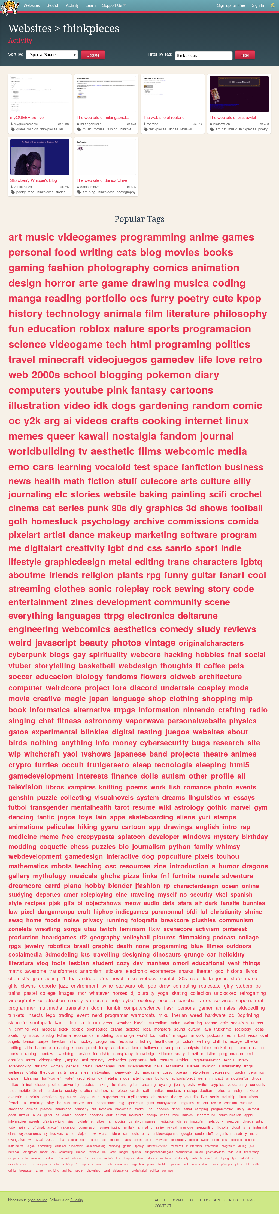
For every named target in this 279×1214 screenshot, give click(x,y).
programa (138, 1059)
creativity (85, 547)
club (109, 1164)
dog (148, 855)
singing (21, 720)
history (25, 313)
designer (128, 1158)
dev (138, 963)
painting (188, 493)
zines (82, 601)
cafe (194, 978)
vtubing (72, 1140)
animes (244, 753)
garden (14, 1078)
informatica (50, 709)
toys (85, 816)
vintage (159, 642)
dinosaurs (167, 954)
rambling (114, 1146)
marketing (156, 534)
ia (109, 1121)
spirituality (108, 654)
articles (31, 1109)
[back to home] (10, 7)
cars (43, 466)
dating (242, 1146)
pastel (30, 992)
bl (80, 903)
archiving (53, 1170)
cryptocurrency (30, 1133)
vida (28, 1047)
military (129, 1127)
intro (229, 826)
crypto (20, 764)
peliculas (60, 826)
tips (234, 1158)
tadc (230, 1152)
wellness (15, 1072)
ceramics (256, 1072)
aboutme (27, 574)
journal (217, 435)
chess (79, 846)
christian (208, 1053)
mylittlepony (138, 1096)
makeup (114, 534)
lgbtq (252, 561)
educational (208, 963)
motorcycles (112, 1158)
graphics (164, 507)
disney (182, 1121)
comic (247, 405)
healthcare (164, 1041)
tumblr (113, 1007)
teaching (88, 865)
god (219, 970)
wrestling (47, 928)
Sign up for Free (231, 5)
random (211, 405)
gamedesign (84, 855)
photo (223, 786)
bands (28, 1041)
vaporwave (145, 720)
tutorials (32, 1096)
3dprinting (248, 1014)
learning (74, 466)
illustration (34, 405)
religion (98, 574)
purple (43, 1041)
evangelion (16, 1139)
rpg (154, 574)
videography (21, 1000)
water (69, 1078)
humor (229, 865)
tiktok (63, 1029)
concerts (257, 1084)
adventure (237, 875)
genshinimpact (210, 1078)
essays (244, 797)
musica (191, 282)
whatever (99, 992)
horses (120, 992)
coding (229, 282)
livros (251, 970)
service (83, 1053)
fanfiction (201, 466)
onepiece (119, 1090)
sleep (141, 764)
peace (151, 1164)
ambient (183, 1059)
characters (215, 561)
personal (29, 251)
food (31, 191)
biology (89, 676)
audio (151, 903)
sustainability (230, 1065)
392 (67, 187)
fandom (178, 435)
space (165, 466)
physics (243, 720)
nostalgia (134, 435)
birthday (255, 836)
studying (20, 894)
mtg (121, 1102)
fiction (101, 480)
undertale (177, 687)
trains (14, 992)
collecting (75, 797)
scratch (168, 978)
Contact (163, 1205)
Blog (205, 1200)
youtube (84, 389)
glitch (134, 1084)
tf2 (83, 937)
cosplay (212, 687)
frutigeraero (108, 764)
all (241, 775)
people (77, 1029)
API (217, 1200)
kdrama (64, 1035)
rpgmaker (68, 1096)
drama (116, 1029)
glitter (48, 1114)
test (142, 466)
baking (153, 493)
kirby (103, 1047)
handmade (63, 1109)
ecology (146, 1000)
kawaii (93, 435)
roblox (94, 328)
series (71, 507)
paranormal (167, 911)
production (23, 937)
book (17, 709)
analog (48, 1035)
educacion (54, 676)
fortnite (183, 875)
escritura (230, 1102)
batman (63, 1102)
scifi (218, 493)
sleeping (211, 764)
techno (211, 1022)
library (243, 1059)
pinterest (234, 928)
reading (63, 297)
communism (236, 920)
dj (132, 992)
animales (225, 1007)
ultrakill (24, 1114)
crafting (232, 709)
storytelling (55, 665)
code (243, 588)
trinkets (16, 1014)
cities (215, 1164)
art (218, 129)
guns (150, 1102)
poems (136, 786)
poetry (263, 129)
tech (116, 343)
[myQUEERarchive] (39, 94)
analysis (191, 1047)
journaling (29, 493)
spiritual (136, 1152)
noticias (119, 1121)
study (208, 628)
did (137, 1072)
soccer (20, 676)
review (216, 1102)
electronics (151, 615)
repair (44, 1152)
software (198, 534)
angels (14, 1041)
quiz (109, 1114)
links (149, 875)
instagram (197, 1121)
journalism (148, 846)
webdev (148, 978)
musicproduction (198, 1090)
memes (26, 435)
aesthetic (113, 450)
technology (73, 313)
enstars (166, 1059)
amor (71, 894)
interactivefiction (157, 1146)
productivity (181, 1158)
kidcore (165, 1053)
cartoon (133, 826)
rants (62, 1072)
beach (138, 1140)
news (19, 480)
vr (227, 797)
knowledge (145, 1053)
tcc (152, 1035)
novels (208, 875)
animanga (125, 1035)
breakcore (175, 920)
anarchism (91, 970)
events (246, 786)
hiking (87, 826)
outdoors (238, 946)
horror (60, 282)
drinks (12, 1170)
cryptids (217, 1084)
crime (70, 1133)
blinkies (95, 731)
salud (175, 1022)
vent (234, 963)
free (68, 836)
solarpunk (215, 1121)
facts (128, 1140)
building (162, 1078)
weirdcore (63, 687)
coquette (53, 846)
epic (224, 1022)
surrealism (158, 1022)
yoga (163, 992)
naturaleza (246, 1158)
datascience (120, 1170)
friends (63, 574)
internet (203, 420)
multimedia (50, 1007)
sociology (242, 1029)
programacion (217, 328)
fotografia (144, 920)
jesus (222, 978)
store (236, 978)
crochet (246, 493)
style (15, 903)
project (97, 687)
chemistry (18, 978)
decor (176, 1109)
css (154, 547)
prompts (226, 1164)
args (103, 978)
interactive (122, 855)
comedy (176, 628)
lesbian (64, 129)
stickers (114, 970)
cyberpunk (27, 654)
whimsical (35, 1139)
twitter (205, 1140)
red (87, 1158)
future (115, 1133)
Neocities (15, 1199)
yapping (71, 1059)
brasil (81, 946)
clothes (69, 588)
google (186, 1133)
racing (30, 1053)
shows (214, 507)
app (154, 826)
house (94, 1140)
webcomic (189, 450)
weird (20, 642)
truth (96, 1096)
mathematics (28, 865)
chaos (164, 1114)
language (128, 698)
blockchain (123, 1109)
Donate (178, 1200)
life (205, 359)
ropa (147, 1029)
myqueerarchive (26, 123)
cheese (80, 1152)
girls (12, 985)
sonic (100, 588)
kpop (249, 297)
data (169, 903)
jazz (63, 985)
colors (188, 1041)
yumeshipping (110, 1127)
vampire (246, 1102)
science (27, 343)
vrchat (103, 1133)
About (161, 1200)
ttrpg (114, 615)
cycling (165, 1084)
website (119, 493)
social (255, 654)
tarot (122, 807)
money (125, 742)
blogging (121, 374)
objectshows (103, 903)
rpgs (14, 946)
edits (256, 1164)
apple (248, 1114)
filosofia (222, 1127)
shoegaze (15, 1109)
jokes (238, 1164)
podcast (224, 937)
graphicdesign (75, 561)
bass (225, 1140)
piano (73, 885)
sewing (189, 588)
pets (236, 665)
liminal (27, 1084)
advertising (45, 1146)
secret (79, 1170)
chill (216, 1041)
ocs (138, 297)
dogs (123, 405)
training (23, 1127)
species (80, 1114)
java (207, 1029)
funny (176, 574)
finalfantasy (251, 1152)
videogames (87, 236)
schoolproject (183, 1078)
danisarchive (89, 186)
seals (214, 1096)
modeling (105, 1035)
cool (257, 574)
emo (18, 466)
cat (224, 129)
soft (146, 1090)
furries (46, 764)
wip (14, 753)
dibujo (67, 1114)
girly (228, 985)
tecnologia (173, 764)
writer (203, 1084)
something (66, 1152)
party (145, 1133)
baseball (187, 1000)
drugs (257, 1078)
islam (215, 1140)
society (71, 1090)
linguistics (204, 797)
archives (49, 1096)
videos (91, 420)
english (207, 826)
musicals (83, 875)
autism (174, 775)
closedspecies (47, 1084)
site (253, 742)
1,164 (65, 124)
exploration (76, 1146)
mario (251, 978)
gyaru (109, 826)
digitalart (43, 547)
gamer (206, 1007)
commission (87, 1127)
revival (172, 1127)
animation (215, 267)
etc (61, 493)
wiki (165, 807)
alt (198, 903)
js (178, 1041)
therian (179, 1014)
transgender (49, 807)
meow (132, 903)
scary (180, 1053)
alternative (92, 709)
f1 (64, 978)
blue (197, 946)
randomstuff (204, 1133)
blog (92, 191)
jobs (56, 1164)
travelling (106, 954)
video (76, 405)
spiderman (135, 1102)
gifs (69, 903)
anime (204, 236)
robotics (58, 946)
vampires (81, 786)
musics (187, 1114)
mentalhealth (91, 807)
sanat (188, 1109)
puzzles (104, 846)
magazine (151, 1072)
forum (93, 1022)
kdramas (31, 1078)
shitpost (253, 1109)
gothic (217, 807)
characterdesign (196, 885)
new (93, 1133)
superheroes (114, 1096)
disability (240, 1133)
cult (238, 1152)
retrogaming (253, 992)
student (102, 963)
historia (234, 970)
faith (194, 1158)
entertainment (38, 601)
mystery (226, 836)
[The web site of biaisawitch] (239, 94)
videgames (44, 1164)
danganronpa (56, 911)
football (247, 507)
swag (15, 920)
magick (123, 1152)
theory (176, 1096)
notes (220, 1090)
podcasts (215, 1035)
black (148, 1140)
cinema (23, 507)
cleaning (61, 1047)
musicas (174, 1090)
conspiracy (123, 1053)
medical (49, 1029)
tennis (229, 1059)
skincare (17, 1022)
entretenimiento (32, 1158)
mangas (180, 1035)
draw (164, 985)
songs (72, 928)
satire (160, 1127)
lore (120, 687)
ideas (259, 1029)
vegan (31, 1146)
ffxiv (154, 928)
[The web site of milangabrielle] (106, 94)
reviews (186, 129)
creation (15, 1059)
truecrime (222, 1029)
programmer (21, 1007)
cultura (194, 1029)
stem (83, 1140)
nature (129, 328)
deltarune (198, 615)
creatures (177, 1146)
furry (162, 297)
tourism (15, 1053)
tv (82, 450)
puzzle (47, 797)
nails (158, 1065)
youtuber (232, 1121)
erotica (86, 1090)
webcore (146, 654)
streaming (29, 588)
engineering (33, 628)
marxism (115, 1140)
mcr (82, 992)
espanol (250, 1140)
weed (196, 1014)
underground (205, 1114)
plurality (146, 992)
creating (149, 1084)
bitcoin (139, 1022)
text (249, 1053)
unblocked (225, 992)
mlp (246, 698)
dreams (173, 797)
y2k (32, 420)
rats (121, 1065)
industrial (260, 1127)
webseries (117, 1059)
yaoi (70, 753)
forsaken (105, 1109)
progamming (170, 946)
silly (242, 480)
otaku (87, 1065)
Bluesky (76, 1199)
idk (100, 405)
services (223, 1000)
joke (252, 1146)
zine (160, 865)
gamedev (173, 359)
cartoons (192, 389)
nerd (97, 1014)
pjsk (54, 903)
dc (231, 1014)
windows (197, 836)
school (79, 374)
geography (105, 937)
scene (217, 601)
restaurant (128, 1041)
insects (35, 1014)
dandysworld (166, 1102)
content (202, 1102)
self (186, 1164)
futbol (17, 807)
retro (250, 359)
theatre (215, 753)
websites (208, 731)
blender (120, 885)
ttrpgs (124, 709)
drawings (178, 826)
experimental (54, 731)
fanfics (158, 1090)
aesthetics (135, 628)
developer (163, 836)
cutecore (158, 480)
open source (37, 1199)
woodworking (199, 1164)
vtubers (244, 985)
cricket (220, 1047)
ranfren (39, 1170)
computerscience (142, 1007)
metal (120, 561)
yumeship (96, 1000)
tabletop (133, 1029)
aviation (209, 1065)
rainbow (94, 1152)
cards (135, 1090)
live (204, 1096)
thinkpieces (48, 129)
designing (136, 954)
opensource (97, 1029)
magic (75, 698)
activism (207, 928)
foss (12, 1090)
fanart (232, 574)
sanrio (178, 547)
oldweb (183, 676)
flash (169, 1007)
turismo (41, 1065)
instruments (15, 1146)
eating (258, 1047)
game (114, 282)
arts (189, 480)
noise (71, 920)
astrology (189, 807)
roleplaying (96, 894)
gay (79, 654)
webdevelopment (35, 855)
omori (181, 963)
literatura (20, 963)
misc (131, 978)
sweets (34, 1121)
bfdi (191, 911)
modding (22, 846)
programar (116, 1014)
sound (179, 1029)
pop (152, 985)
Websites (31, 5)
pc (258, 985)
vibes (101, 1121)
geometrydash (215, 1152)
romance (197, 786)
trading (66, 1014)
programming (153, 236)
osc (110, 865)
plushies (204, 920)
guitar (204, 574)
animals (123, 313)
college (48, 992)
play (50, 1102)
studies (152, 1158)
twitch (108, 928)
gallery (19, 875)
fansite (230, 903)
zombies (165, 1158)
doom (97, 1007)
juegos (177, 731)
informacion (17, 1121)
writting (203, 1041)
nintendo (199, 709)
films (150, 450)
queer (20, 129)
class (12, 1133)
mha (61, 1139)
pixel (27, 911)
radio (258, 709)
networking (199, 1072)
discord (143, 687)
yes (35, 1029)
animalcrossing (95, 1146)
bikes (37, 1114)
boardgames (59, 937)
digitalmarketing (207, 1059)
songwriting (205, 1127)
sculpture (173, 1047)
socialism (239, 1022)
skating (179, 992)
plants (130, 574)
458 (266, 124)
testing (150, 731)
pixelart (24, 534)
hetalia (111, 1078)
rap (245, 826)
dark (211, 903)
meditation (166, 1121)
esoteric (15, 1096)
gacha (240, 1072)
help (115, 1000)
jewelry (34, 946)
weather (124, 1022)
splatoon (131, 836)
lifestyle (24, 561)
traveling (143, 894)
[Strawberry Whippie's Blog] (39, 157)
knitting (111, 786)
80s (183, 978)
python (180, 846)
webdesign (138, 665)
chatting (22, 1029)
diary (207, 374)
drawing (151, 282)
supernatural (249, 1000)
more (254, 1133)
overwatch (161, 1140)
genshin (21, 797)
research (228, 742)
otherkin (252, 1041)
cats (126, 251)
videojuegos (117, 359)
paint (107, 1170)
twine (107, 985)
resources (135, 865)
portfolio (105, 297)
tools (59, 963)
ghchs (110, 875)
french (13, 1102)
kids (90, 1102)
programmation (222, 1109)
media (232, 450)
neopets (13, 1158)
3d (191, 507)
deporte (47, 985)
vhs (73, 1041)
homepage (232, 1041)
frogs (248, 1065)
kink (104, 1152)
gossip (127, 1146)
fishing (145, 1041)
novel (117, 978)
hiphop (103, 911)
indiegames (132, 911)
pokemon (168, 374)
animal (121, 1114)
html (140, 343)
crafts (125, 420)
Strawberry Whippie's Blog (33, 180)
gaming (26, 267)
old (141, 985)
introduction (189, 865)
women (57, 1065)
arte (88, 282)
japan (99, 698)
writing (96, 251)
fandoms (121, 676)
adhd (260, 1121)
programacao (231, 1053)
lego (50, 1014)
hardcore (43, 1047)
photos (126, 642)
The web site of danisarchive (102, 180)
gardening (164, 405)
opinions (175, 1164)
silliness (76, 1158)
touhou (228, 855)
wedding (66, 1053)
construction (51, 1000)
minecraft (61, 359)
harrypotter (51, 1078)
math (74, 480)
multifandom (194, 1146)
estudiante (175, 1065)
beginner (206, 1158)
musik (199, 1152)
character (159, 1096)
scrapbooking (20, 1065)
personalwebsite (196, 720)
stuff (127, 480)
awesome (35, 970)
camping (201, 1109)
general (72, 1065)
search (244, 1047)
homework (122, 1072)
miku (163, 1014)
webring (67, 1164)
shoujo (152, 1114)
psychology (105, 520)
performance (106, 1102)
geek (12, 1114)
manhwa (157, 963)
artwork (197, 1035)
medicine (22, 836)
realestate (210, 985)
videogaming (50, 1059)
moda (239, 687)
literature (188, 313)
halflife (162, 1164)
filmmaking (194, 937)
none (142, 946)
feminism (132, 928)
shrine (253, 911)
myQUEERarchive (27, 117)
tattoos (257, 1022)
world (142, 1035)
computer (25, 687)
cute (223, 297)
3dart (37, 1090)
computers (34, 389)
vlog (42, 963)
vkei (221, 894)
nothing (44, 742)
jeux (53, 1152)
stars (185, 903)
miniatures (121, 1164)
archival (67, 1170)
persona (186, 1007)
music (87, 129)
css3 (113, 1152)
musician (97, 1164)
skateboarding (151, 816)
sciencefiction (139, 1065)
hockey (86, 1041)
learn (136, 1047)
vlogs (84, 1096)
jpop (37, 978)
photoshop (93, 1170)
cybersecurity (164, 742)
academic (54, 1090)
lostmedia (136, 1114)
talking (103, 1084)
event (83, 1014)
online (250, 885)
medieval (47, 1053)
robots (61, 865)
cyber (129, 1000)
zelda (50, 1139)
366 (133, 187)
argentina (138, 1164)
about (238, 731)
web (18, 374)
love (226, 359)
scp (125, 1133)
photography (126, 191)
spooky (139, 1146)
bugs (201, 742)
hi (9, 1029)
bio (124, 846)
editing (149, 561)
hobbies (210, 654)
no (183, 894)
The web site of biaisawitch (233, 117)
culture (215, 480)
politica (154, 1170)
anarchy (235, 1090)
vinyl (71, 1121)
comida (243, 520)
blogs (60, 654)
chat (46, 720)
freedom (59, 1041)
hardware (215, 1014)
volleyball (136, 937)
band (158, 753)
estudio (191, 1096)
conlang (37, 1102)
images (67, 992)
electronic (136, 970)
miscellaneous (17, 1164)
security (201, 894)
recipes (35, 903)
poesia (181, 1072)
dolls (149, 775)
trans (178, 561)
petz (73, 1072)
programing (183, 343)
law (13, 911)
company (81, 1109)
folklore (251, 1090)
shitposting (101, 1072)
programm (228, 1146)
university (71, 1084)
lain (101, 816)
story (219, 588)
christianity (225, 911)
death (124, 946)
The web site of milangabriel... (103, 117)
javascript (55, 642)
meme (49, 836)
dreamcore (24, 885)
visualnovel (258, 1035)
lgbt (116, 547)
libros (55, 786)
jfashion (147, 885)
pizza (131, 875)
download (167, 1170)
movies (99, 129)
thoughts (176, 665)
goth (18, 520)
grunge (194, 954)
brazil (193, 1053)
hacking (178, 654)
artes (205, 1000)
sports (164, 328)
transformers (63, 970)
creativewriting (53, 1121)
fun (16, 328)
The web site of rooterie (163, 117)
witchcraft (42, 753)
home (34, 920)
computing (184, 985)
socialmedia (25, 954)
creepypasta (95, 836)
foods (53, 920)
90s (119, 507)
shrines (101, 1090)
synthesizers (53, 1133)
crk (94, 1109)
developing (222, 1158)
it (198, 665)
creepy (75, 1000)
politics (232, 343)
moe (175, 1114)
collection (200, 992)
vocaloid (113, 466)
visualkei (60, 1146)
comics (170, 267)
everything (30, 615)
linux (237, 420)
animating (145, 1127)
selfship (228, 1096)
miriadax (13, 1152)
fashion (32, 129)
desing (193, 1140)
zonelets (20, 928)
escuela (166, 1000)
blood (236, 1127)
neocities (96, 1114)
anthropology (93, 1059)
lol (203, 911)
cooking (161, 420)
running (117, 920)
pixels (204, 855)
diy (136, 507)
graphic (102, 946)
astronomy (103, 720)
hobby (95, 885)
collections (211, 1146)
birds (17, 742)
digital (123, 731)
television (25, 786)
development (123, 601)
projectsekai (139, 1170)
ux (25, 1102)
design (24, 282)
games (238, 236)
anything (76, 742)
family (203, 846)
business (244, 466)
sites (85, 1072)
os (57, 1114)
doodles (163, 1109)
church (248, 1121)
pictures (164, 937)
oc (14, 420)
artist (55, 534)
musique (186, 1127)
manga (24, 297)
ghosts (189, 1084)
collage (249, 937)
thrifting (14, 1047)
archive (149, 520)
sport (206, 547)
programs (187, 1102)
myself (167, 894)
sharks (186, 970)
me (14, 547)
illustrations (248, 1096)
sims (246, 1127)
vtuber (19, 665)
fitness (69, 720)
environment (84, 985)
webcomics (86, 628)
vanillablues (23, 186)
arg (52, 420)
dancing (21, 816)
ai (67, 420)
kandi (60, 1022)
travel (21, 359)
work (158, 786)
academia (120, 1047)
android (87, 978)
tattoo (13, 1084)
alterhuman (142, 1078)
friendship (101, 1053)
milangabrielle (91, 123)
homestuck (54, 520)
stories (173, 129)
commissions (196, 520)
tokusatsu (25, 1170)
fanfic (45, 816)
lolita (208, 978)
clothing (184, 698)
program (239, 534)
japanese (130, 753)
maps (34, 1035)
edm (231, 1035)
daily (240, 1109)
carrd (53, 885)
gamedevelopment (41, 775)
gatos (18, 731)
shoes (77, 1047)
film (154, 313)
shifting (50, 1158)
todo (11, 1127)
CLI (193, 1200)
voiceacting (237, 1084)
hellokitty (232, 954)
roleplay (132, 588)
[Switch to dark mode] (273, 5)
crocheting (86, 1078)
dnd (136, 547)
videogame (76, 343)
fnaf (234, 654)
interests (92, 775)
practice (46, 1109)
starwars (125, 985)
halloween (153, 1047)
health (47, 480)
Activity (72, 5)
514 (200, 124)
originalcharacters (211, 643)
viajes (82, 1133)
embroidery (178, 1140)
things (251, 963)
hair (153, 1059)
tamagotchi (30, 1152)
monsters (162, 1029)
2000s (46, 374)
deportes (48, 894)
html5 (239, 764)
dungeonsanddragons (159, 1152)
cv (100, 1078)
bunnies (254, 903)
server (78, 1102)
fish (175, 786)
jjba (177, 1084)
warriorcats (143, 1014)
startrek (140, 1109)
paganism (223, 1133)
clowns (28, 985)
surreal (193, 1065)
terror (30, 1059)
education (52, 328)
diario (140, 1158)
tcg (32, 1164)
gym (261, 807)
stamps (225, 816)
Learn (91, 5)
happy (85, 1164)
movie (19, 698)
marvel (240, 807)
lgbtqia (77, 1022)
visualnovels (114, 797)
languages (79, 615)
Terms (248, 1200)
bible (206, 1047)
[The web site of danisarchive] (106, 157)
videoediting (252, 1007)
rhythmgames (145, 1121)
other (198, 775)
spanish (242, 894)
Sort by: (15, 54)
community (178, 601)
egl (231, 1047)
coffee (214, 665)
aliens (186, 816)
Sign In (258, 5)
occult (73, 764)
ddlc (247, 1164)
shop (157, 698)
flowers (154, 676)
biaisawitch (221, 123)
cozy (123, 963)
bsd (241, 1035)
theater (204, 970)
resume (143, 807)
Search (53, 5)
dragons (255, 865)
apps (117, 816)
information (159, 709)
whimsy (228, 846)
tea (72, 978)
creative (47, 698)
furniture (119, 1084)
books (218, 251)
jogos (66, 816)
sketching (17, 1035)
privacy (93, 920)
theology (47, 1072)
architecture (220, 676)
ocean (230, 885)
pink (117, 389)
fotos (104, 1140)
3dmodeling (61, 954)
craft (84, 911)
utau (90, 928)
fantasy (149, 389)
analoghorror (237, 1078)
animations (25, 826)
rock (161, 588)
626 (133, 124)
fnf (165, 875)
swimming (193, 1022)
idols (135, 1133)
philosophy (240, 313)
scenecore (177, 928)
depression (222, 1072)
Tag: (160, 54)
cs (130, 1121)
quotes (88, 1084)
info (103, 742)
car (211, 954)
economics (84, 1035)
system (148, 797)
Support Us (112, 5)
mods (124, 1078)
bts (85, 954)
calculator (68, 1127)
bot (151, 1109)
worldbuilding (41, 450)
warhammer (184, 1152)
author (164, 1035)
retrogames (105, 1065)
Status (231, 1200)
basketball (97, 665)
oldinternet (85, 1121)
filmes (214, 946)
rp (167, 885)
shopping (219, 698)
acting (51, 978)
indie (231, 547)
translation (76, 1007)
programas (105, 1041)
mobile (24, 1090)
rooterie (152, 123)
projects (185, 753)
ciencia (96, 1158)
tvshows (96, 753)
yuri (204, 816)
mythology (49, 875)
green (108, 1022)
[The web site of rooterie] (172, 94)
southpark (40, 1022)
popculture (174, 855)
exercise (236, 1140)
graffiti (31, 1072)
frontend (63, 1158)
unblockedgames (165, 1133)
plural (91, 1047)
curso (167, 1072)
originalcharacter (45, 1127)
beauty (94, 642)
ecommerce (163, 970)
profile (222, 775)
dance (82, 534)
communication (230, 1114)
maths (15, 970)
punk (97, 507)
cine (121, 894)
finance (124, 775)
